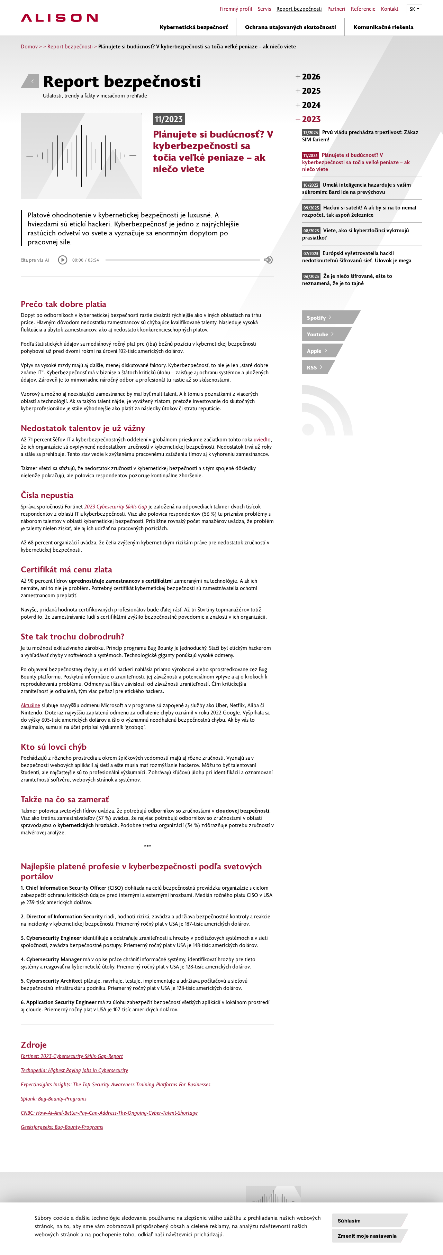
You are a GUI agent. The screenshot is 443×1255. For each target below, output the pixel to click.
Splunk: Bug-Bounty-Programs (54, 1098)
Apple (314, 350)
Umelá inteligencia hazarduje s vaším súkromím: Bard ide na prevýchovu (356, 188)
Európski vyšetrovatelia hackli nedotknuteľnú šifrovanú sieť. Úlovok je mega (357, 257)
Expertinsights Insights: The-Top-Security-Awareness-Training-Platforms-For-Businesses (115, 1084)
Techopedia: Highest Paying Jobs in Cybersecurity (74, 1070)
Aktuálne (30, 705)
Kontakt (389, 8)
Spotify (316, 317)
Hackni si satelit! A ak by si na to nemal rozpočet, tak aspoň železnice (359, 211)
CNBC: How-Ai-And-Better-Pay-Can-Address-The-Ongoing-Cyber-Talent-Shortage (109, 1112)
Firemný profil (236, 8)
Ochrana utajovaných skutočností (290, 26)
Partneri (336, 8)
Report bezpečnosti (299, 8)
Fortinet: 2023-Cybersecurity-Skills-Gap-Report (72, 1055)
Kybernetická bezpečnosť (194, 26)
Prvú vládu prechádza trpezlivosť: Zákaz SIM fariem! (360, 136)
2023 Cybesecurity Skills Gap (115, 506)
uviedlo (262, 439)
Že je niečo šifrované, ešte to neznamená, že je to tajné (347, 279)
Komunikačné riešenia (383, 26)
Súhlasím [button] (349, 1221)
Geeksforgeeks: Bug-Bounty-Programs (62, 1126)
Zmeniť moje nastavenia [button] (367, 1236)
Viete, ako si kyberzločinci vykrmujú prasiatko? (355, 234)
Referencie (363, 8)
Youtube (317, 334)
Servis (264, 8)
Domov (29, 46)
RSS (312, 367)
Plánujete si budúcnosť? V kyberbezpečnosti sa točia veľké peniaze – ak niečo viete (356, 161)
